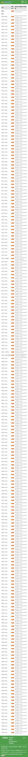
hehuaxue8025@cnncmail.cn (20, 752)
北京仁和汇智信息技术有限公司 (12, 754)
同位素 (10, 739)
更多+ (24, 737)
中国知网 (11, 743)
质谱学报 (11, 737)
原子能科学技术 (13, 741)
